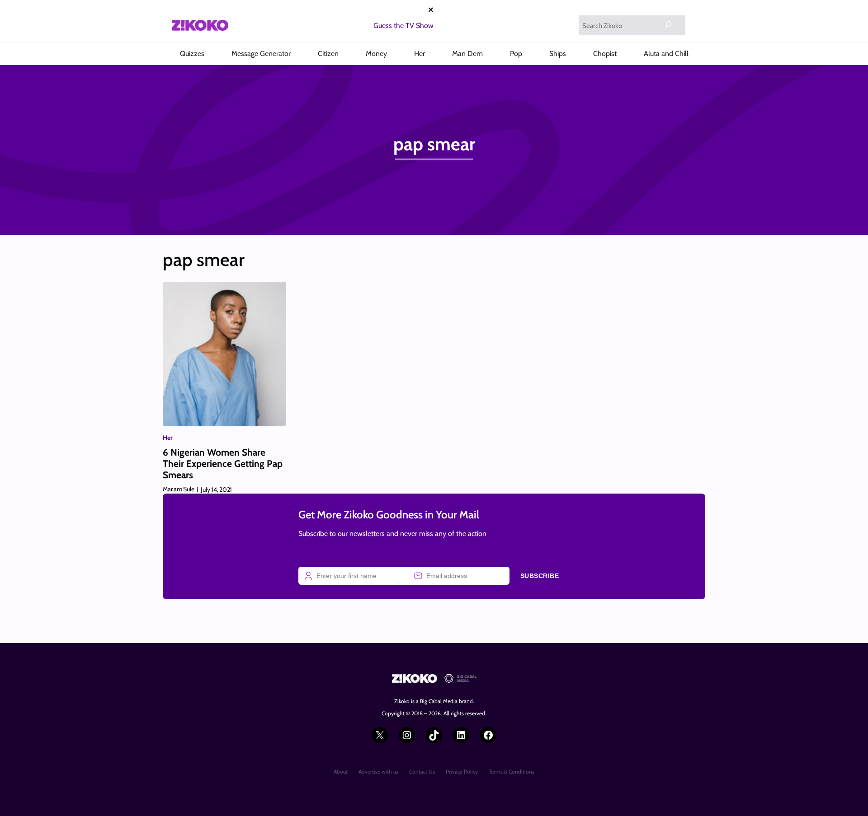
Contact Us (422, 771)
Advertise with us (378, 771)
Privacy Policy (462, 771)
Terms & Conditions (511, 771)
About (341, 771)
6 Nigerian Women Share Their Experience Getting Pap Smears (223, 463)
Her (168, 438)
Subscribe (539, 575)
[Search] (668, 24)
